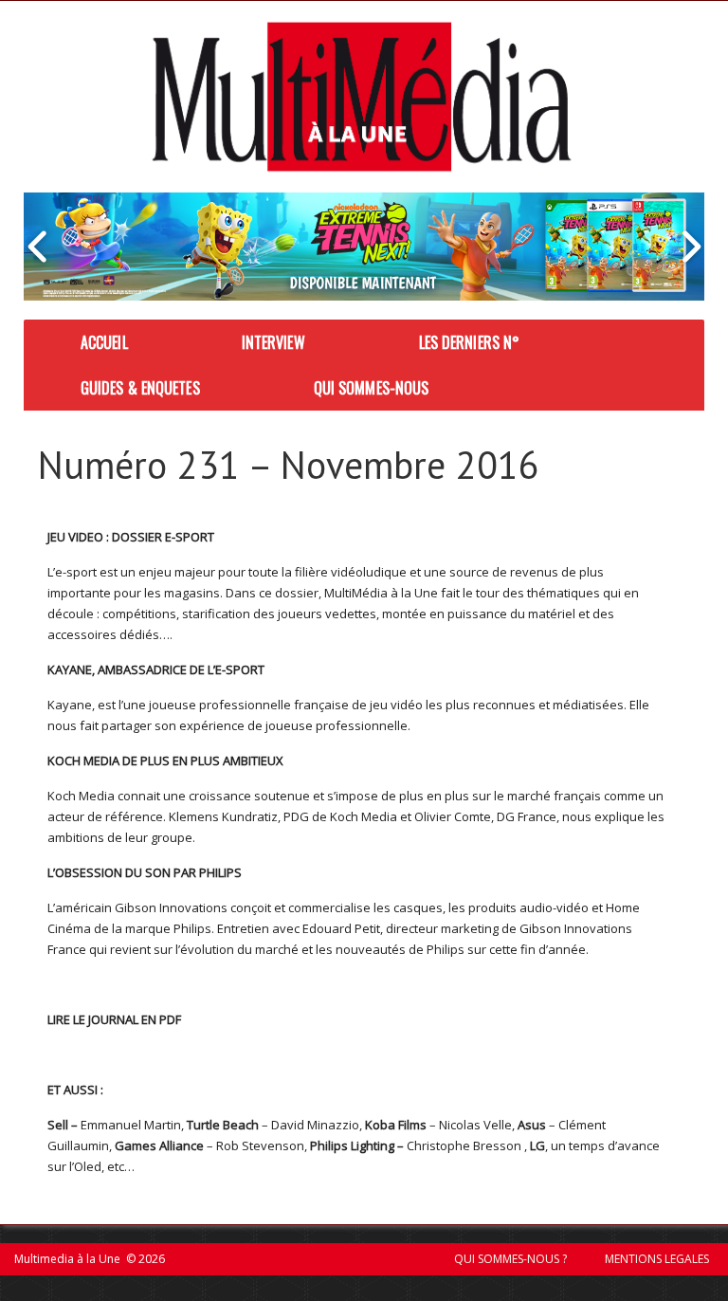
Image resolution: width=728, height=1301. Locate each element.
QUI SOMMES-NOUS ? (510, 1259)
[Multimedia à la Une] (361, 97)
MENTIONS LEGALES (657, 1259)
